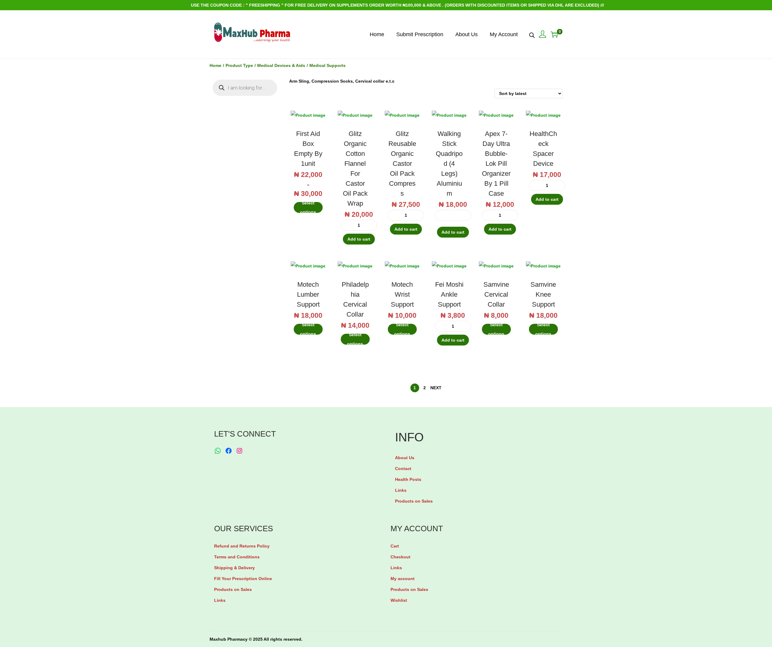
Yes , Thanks (388, 323)
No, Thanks (387, 346)
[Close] (457, 278)
